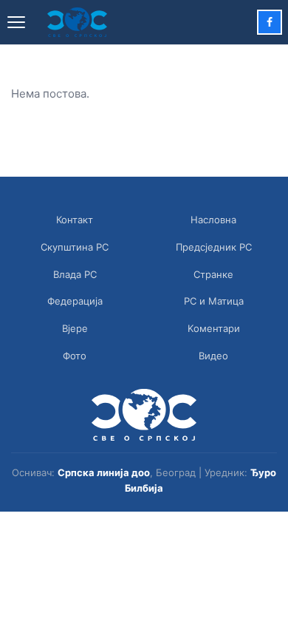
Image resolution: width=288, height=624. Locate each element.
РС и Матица (214, 301)
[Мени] (16, 22)
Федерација (75, 301)
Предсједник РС (214, 247)
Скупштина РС (75, 247)
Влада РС (75, 274)
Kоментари (214, 328)
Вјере (75, 328)
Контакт (74, 219)
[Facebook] (269, 22)
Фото (74, 356)
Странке (213, 274)
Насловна (213, 219)
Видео (213, 356)
